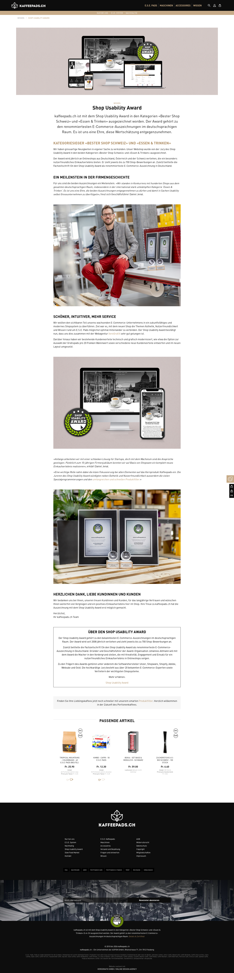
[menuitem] (150, 5)
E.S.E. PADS (151, 5)
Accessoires (105, 845)
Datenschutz (141, 845)
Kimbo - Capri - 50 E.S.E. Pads (101, 758)
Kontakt (68, 855)
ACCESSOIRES (183, 5)
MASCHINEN (166, 5)
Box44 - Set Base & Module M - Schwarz (133, 758)
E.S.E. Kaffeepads (107, 839)
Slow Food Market (72, 852)
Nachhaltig (69, 845)
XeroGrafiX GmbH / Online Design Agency (117, 969)
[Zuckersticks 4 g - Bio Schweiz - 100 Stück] (165, 743)
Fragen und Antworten (109, 852)
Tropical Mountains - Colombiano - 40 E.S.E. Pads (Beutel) (69, 760)
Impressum (141, 855)
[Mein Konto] (214, 5)
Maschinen (105, 842)
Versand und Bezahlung (110, 849)
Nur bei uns (69, 839)
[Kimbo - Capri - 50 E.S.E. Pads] (101, 743)
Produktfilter (146, 701)
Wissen (103, 855)
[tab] (209, 5)
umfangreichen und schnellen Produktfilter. (116, 479)
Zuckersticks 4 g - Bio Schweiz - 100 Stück (165, 760)
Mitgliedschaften (143, 852)
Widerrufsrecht (142, 842)
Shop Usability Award (117, 682)
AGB (138, 839)
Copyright (140, 849)
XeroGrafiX (114, 333)
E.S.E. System (70, 842)
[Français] (230, 495)
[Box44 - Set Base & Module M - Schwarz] (133, 743)
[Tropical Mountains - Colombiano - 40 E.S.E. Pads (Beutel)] (69, 743)
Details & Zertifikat (137, 936)
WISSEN (197, 5)
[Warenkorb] (220, 5)
